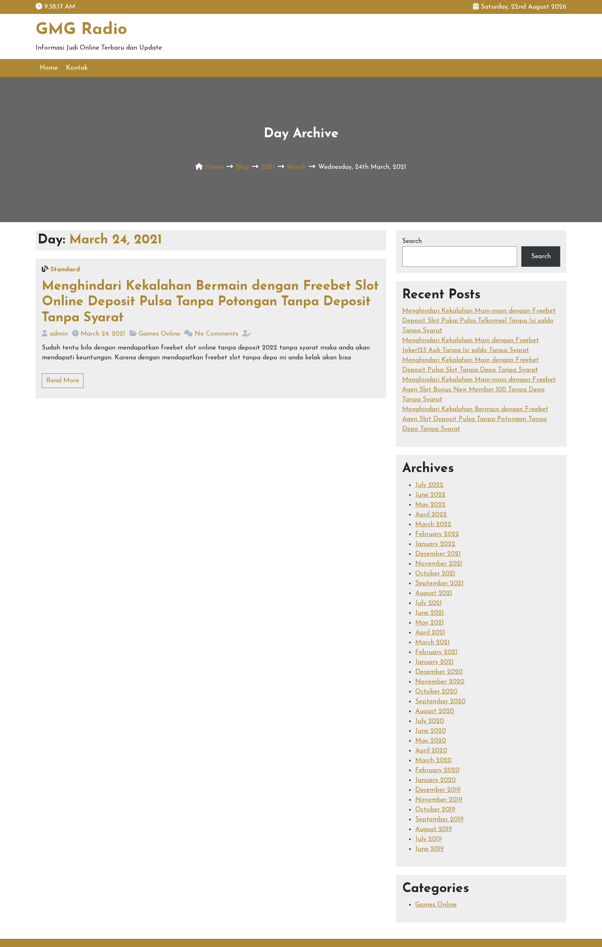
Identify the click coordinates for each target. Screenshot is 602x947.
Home (49, 68)
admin (59, 334)
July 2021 (428, 603)
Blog (242, 167)
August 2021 (433, 593)
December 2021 (438, 554)
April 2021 (430, 632)
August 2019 (433, 829)
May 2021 (429, 623)
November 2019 (438, 800)
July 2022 (429, 485)
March (296, 167)
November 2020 (439, 682)
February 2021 (436, 652)
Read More (62, 380)
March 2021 (432, 642)
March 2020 (433, 760)
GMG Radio (81, 30)
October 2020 (436, 691)
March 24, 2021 (103, 334)
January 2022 (435, 544)
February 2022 (437, 534)
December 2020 (439, 672)
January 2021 (434, 662)
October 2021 (435, 573)
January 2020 (435, 780)
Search (412, 241)
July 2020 (429, 721)
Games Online (159, 334)
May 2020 (430, 741)
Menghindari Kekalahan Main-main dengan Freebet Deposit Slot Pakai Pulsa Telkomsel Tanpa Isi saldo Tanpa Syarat (479, 321)
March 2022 (433, 524)
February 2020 (437, 770)
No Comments (216, 334)
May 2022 (430, 505)
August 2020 (434, 711)
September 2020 (440, 701)
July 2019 (428, 839)
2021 (268, 167)
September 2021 (439, 583)
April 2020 (431, 750)
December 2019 (438, 790)
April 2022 (431, 514)
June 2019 (429, 849)
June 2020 (430, 731)
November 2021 (438, 564)
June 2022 (430, 495)
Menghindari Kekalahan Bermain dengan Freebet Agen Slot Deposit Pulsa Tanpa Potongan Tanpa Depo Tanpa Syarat (475, 419)
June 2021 (429, 613)
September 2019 (439, 819)
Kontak (77, 68)
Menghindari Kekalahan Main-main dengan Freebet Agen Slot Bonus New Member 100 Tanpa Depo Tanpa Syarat (479, 390)
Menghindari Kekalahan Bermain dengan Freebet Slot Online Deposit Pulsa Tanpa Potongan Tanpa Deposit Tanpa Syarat (210, 302)
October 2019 (435, 809)
